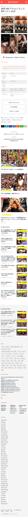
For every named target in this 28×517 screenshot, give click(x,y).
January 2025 (4, 458)
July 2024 (3, 469)
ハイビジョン (8, 356)
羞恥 (2, 367)
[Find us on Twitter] (1, 398)
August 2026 (3, 420)
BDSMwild (6, 513)
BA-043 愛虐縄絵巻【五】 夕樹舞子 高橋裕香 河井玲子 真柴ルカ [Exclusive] (8, 231)
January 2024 (4, 481)
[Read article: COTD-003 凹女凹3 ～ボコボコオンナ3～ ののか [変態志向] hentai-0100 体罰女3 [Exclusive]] (22, 332)
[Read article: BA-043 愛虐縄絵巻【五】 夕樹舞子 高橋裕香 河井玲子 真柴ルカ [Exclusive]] (22, 233)
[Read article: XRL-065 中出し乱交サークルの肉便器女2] (14, 158)
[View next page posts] (15, 339)
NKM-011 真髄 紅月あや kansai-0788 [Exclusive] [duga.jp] (7, 240)
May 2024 (3, 473)
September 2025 (4, 442)
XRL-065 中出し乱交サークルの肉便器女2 (12, 169)
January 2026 (4, 434)
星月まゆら (4, 122)
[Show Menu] (1, 2)
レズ (2, 358)
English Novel (13, 411)
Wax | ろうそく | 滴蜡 (6, 349)
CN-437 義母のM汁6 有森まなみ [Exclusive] (8, 266)
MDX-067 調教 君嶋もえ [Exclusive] (6, 283)
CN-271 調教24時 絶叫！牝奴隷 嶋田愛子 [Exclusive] (8, 312)
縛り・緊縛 (19, 365)
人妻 (19, 358)
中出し (11, 358)
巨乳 (12, 360)
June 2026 (3, 424)
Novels (7, 511)
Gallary (2, 511)
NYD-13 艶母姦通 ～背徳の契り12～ (10, 193)
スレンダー (21, 353)
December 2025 (4, 436)
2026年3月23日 (9, 315)
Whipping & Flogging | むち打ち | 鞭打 (9, 351)
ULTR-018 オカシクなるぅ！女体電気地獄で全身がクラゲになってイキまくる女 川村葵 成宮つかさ (14, 219)
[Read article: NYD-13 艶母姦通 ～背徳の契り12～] (14, 182)
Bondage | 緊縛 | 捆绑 (15, 346)
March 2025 (3, 454)
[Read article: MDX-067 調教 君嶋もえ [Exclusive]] (22, 285)
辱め (15, 367)
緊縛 (14, 365)
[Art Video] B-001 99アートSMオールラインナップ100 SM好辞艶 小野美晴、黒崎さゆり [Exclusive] (8, 322)
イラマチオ (16, 353)
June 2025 (3, 448)
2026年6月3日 (9, 286)
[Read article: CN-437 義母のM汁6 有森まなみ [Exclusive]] (22, 268)
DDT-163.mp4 (4, 62)
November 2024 (4, 462)
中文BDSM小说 (22, 411)
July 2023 (3, 493)
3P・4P (5, 117)
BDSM (7, 346)
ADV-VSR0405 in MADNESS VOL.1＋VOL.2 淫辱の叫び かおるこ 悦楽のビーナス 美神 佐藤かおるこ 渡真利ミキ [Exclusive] (8, 294)
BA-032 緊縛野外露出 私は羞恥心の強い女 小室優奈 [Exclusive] (8, 248)
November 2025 (4, 438)
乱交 (15, 358)
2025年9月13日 (4, 171)
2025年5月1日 (4, 14)
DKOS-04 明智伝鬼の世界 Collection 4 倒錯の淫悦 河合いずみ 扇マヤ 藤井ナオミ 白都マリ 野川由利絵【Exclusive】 (8, 258)
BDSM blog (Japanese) (12, 406)
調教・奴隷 (11, 367)
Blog (11, 511)
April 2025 (3, 451)
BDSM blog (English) (3, 409)
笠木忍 (9, 122)
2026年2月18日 (9, 336)
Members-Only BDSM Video (6, 510)
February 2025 (4, 455)
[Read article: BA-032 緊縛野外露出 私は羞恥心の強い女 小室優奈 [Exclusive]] (22, 249)
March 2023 (3, 501)
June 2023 (3, 495)
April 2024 (3, 475)
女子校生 (3, 360)
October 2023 (4, 487)
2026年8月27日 (4, 195)
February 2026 (4, 432)
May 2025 (3, 450)
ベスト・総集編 (20, 117)
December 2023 (4, 483)
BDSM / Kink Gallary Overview (8, 381)
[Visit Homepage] (13, 2)
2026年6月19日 (9, 269)
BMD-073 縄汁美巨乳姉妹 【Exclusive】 (7, 274)
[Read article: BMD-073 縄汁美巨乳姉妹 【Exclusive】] (22, 277)
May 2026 (3, 426)
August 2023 (3, 491)
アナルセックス (12, 117)
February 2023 (4, 503)
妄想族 (8, 360)
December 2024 (4, 459)
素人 (11, 365)
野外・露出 (20, 367)
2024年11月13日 (10, 262)
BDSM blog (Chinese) (3, 406)
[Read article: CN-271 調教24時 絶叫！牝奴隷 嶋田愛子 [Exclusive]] (22, 314)
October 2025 (4, 440)
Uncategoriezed (23, 409)
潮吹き (17, 363)
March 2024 (3, 477)
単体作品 (23, 358)
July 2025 (3, 446)
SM (21, 346)
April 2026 (3, 428)
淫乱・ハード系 (11, 363)
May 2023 (3, 497)
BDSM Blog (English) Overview (8, 383)
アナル (3, 353)
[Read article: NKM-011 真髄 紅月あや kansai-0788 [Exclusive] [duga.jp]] (22, 241)
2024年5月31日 (9, 277)
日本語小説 (21, 413)
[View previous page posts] (13, 339)
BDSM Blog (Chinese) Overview (8, 384)
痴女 (7, 365)
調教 (6, 367)
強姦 (15, 360)
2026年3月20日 (9, 326)
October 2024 (4, 463)
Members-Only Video (8, 6)
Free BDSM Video (17, 510)
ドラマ (3, 356)
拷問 (22, 360)
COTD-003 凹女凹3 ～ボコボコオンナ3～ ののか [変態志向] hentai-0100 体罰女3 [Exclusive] (8, 332)
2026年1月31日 (9, 235)
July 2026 (3, 422)
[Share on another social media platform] (25, 126)
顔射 (25, 367)
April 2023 (3, 499)
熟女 (21, 363)
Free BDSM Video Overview (7, 392)
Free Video (12, 413)
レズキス (6, 358)
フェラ (14, 356)
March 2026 (3, 430)
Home (2, 6)
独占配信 (3, 365)
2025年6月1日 (4, 222)
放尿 (2, 363)
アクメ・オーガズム (21, 351)
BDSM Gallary (13, 409)
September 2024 (4, 465)
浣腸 (6, 363)
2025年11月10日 (10, 243)
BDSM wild (4, 235)
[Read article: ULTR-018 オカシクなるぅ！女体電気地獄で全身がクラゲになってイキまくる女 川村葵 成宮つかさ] (14, 207)
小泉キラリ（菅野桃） (6, 119)
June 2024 (3, 471)
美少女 (24, 365)
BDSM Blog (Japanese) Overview (8, 386)
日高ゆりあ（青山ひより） (17, 119)
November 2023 (4, 485)
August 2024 (3, 467)
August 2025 (3, 444)
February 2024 (4, 479)
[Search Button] (26, 2)
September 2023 (4, 489)
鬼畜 (2, 370)
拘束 (19, 360)
